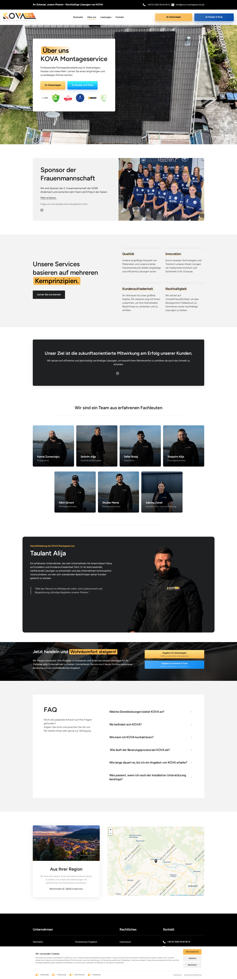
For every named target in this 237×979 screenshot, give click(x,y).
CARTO (201, 895)
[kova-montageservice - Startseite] (20, 17)
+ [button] (110, 829)
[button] (156, 861)
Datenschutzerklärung (192, 975)
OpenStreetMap (182, 895)
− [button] (110, 833)
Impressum (177, 975)
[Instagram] (42, 210)
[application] (155, 861)
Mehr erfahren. (48, 197)
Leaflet (172, 895)
